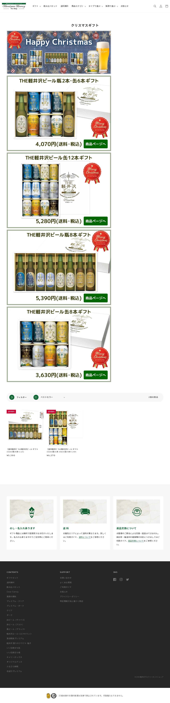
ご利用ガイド (66, 587)
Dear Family (13, 592)
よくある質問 (66, 582)
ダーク (9, 615)
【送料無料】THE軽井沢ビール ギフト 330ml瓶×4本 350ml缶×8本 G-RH (62, 450)
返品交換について (136, 541)
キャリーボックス (14, 657)
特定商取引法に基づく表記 (71, 601)
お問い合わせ (66, 578)
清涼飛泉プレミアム (15, 638)
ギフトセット (12, 578)
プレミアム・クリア (15, 601)
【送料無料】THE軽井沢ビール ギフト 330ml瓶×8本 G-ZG (22, 450)
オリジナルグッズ (14, 662)
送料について (85, 537)
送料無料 (10, 582)
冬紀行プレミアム (14, 671)
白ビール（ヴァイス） (16, 620)
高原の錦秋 (11, 596)
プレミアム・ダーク (15, 606)
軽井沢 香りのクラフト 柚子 (19, 643)
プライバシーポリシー (69, 596)
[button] (36, 6)
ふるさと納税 (12, 666)
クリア (9, 610)
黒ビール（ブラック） (16, 629)
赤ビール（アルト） (15, 624)
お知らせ (64, 592)
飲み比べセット (13, 587)
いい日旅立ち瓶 (13, 652)
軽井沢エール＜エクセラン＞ (19, 634)
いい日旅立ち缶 (13, 648)
